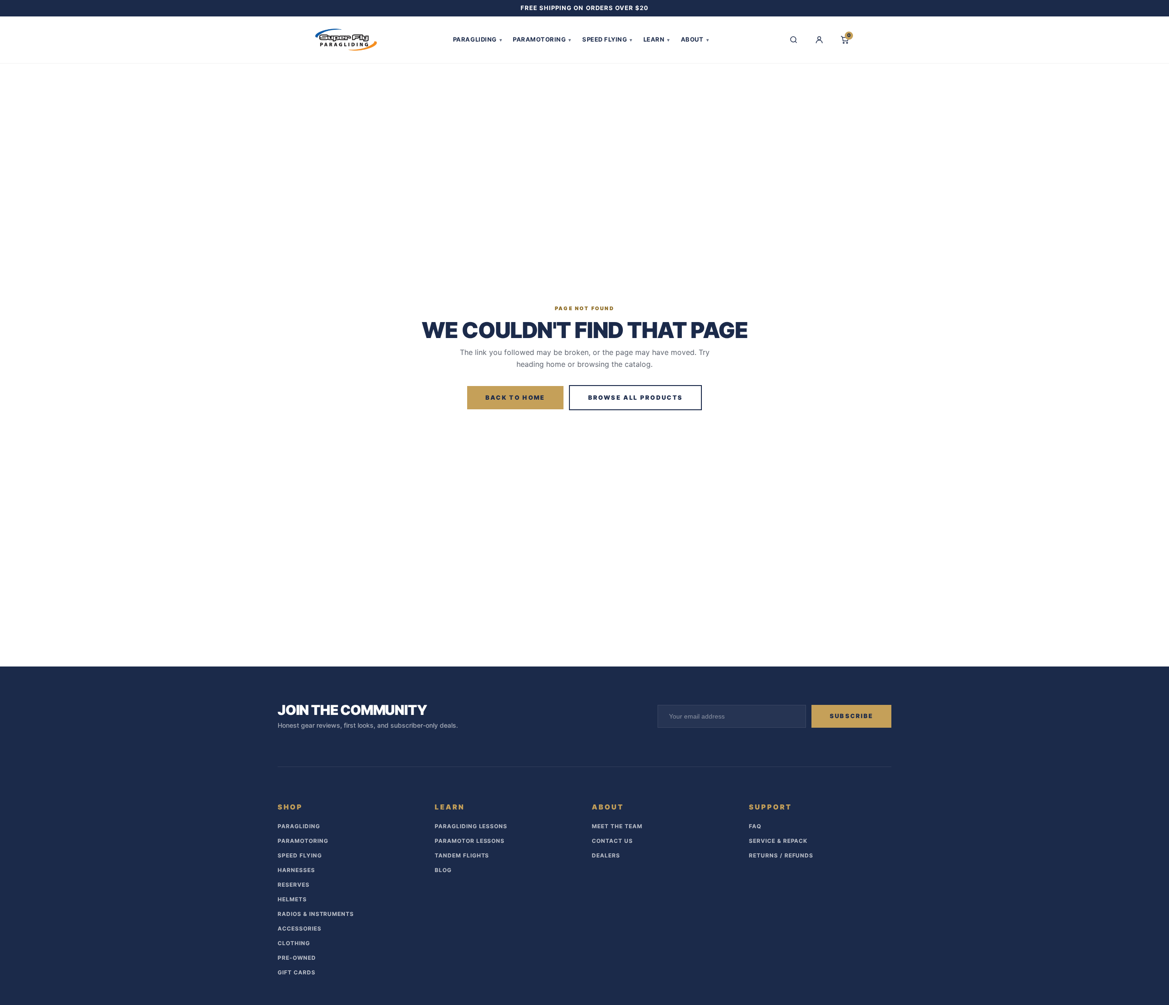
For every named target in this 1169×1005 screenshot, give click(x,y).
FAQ (755, 826)
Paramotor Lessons (470, 840)
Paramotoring (542, 39)
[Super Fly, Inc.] (346, 40)
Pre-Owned (297, 957)
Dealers (606, 855)
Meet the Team (617, 826)
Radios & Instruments (316, 913)
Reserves (294, 884)
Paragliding (477, 39)
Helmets (292, 899)
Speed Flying (607, 39)
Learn (656, 39)
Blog (443, 870)
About (695, 39)
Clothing (294, 943)
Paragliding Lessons (471, 826)
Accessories (299, 928)
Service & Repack (778, 840)
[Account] (819, 40)
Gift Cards (297, 972)
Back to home (515, 397)
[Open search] (794, 40)
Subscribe (851, 715)
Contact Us (612, 840)
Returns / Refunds (781, 855)
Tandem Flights (462, 855)
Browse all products (635, 397)
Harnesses (296, 870)
